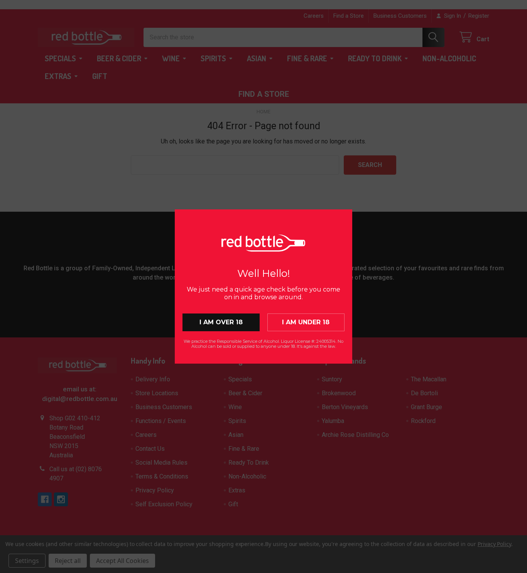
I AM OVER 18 (221, 322)
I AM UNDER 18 (305, 322)
